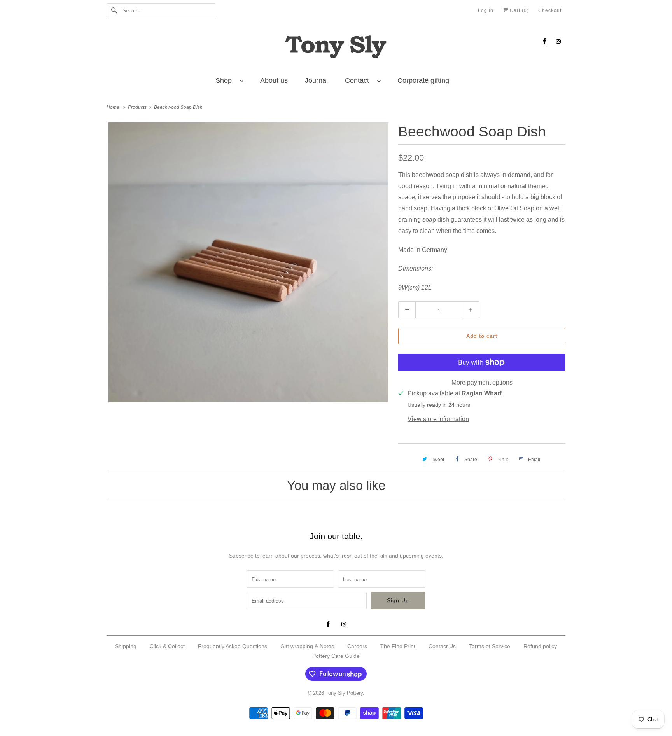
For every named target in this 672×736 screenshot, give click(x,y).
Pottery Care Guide (336, 656)
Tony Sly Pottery (344, 693)
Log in (486, 10)
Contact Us (442, 646)
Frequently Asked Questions (232, 646)
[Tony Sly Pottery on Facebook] (544, 41)
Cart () (518, 10)
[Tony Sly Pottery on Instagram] (558, 41)
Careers (357, 646)
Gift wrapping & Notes (307, 646)
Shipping (125, 646)
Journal (316, 80)
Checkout (550, 10)
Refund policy (540, 646)
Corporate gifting (423, 80)
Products (138, 107)
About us (274, 80)
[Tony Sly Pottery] (336, 48)
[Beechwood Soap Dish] (248, 262)
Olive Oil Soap (514, 208)
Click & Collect (167, 646)
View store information (438, 419)
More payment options (482, 382)
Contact (359, 80)
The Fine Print (397, 646)
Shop (225, 80)
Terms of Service (489, 646)
